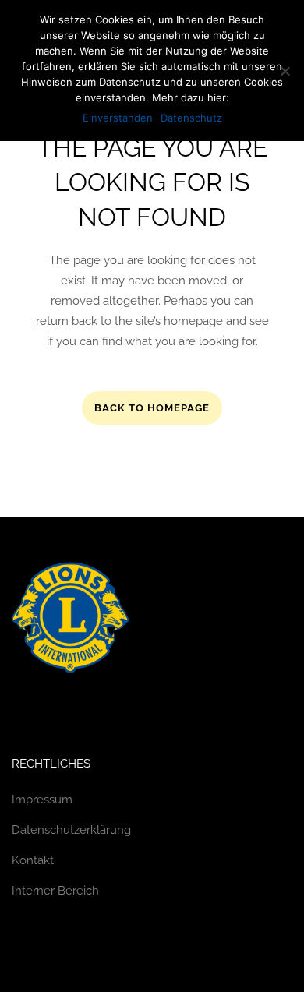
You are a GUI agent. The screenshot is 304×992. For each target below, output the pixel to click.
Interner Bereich (55, 891)
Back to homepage (152, 408)
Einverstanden (118, 117)
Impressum (42, 800)
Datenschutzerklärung (71, 830)
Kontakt (33, 860)
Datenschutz (191, 117)
